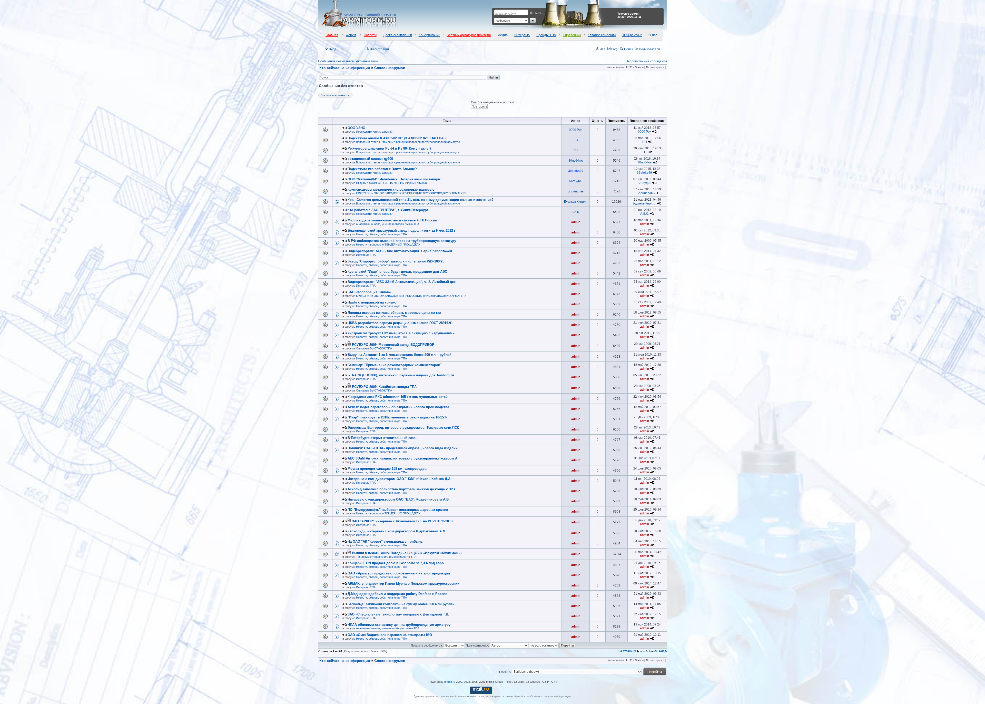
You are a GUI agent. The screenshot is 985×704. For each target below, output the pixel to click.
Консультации (429, 35)
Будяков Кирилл (575, 201)
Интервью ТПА (366, 254)
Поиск (628, 49)
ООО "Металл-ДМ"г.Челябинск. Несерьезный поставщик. (395, 179)
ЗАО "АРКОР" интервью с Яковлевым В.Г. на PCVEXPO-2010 (402, 521)
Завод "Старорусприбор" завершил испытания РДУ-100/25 (396, 261)
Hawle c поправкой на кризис (372, 302)
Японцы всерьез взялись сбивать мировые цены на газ (394, 313)
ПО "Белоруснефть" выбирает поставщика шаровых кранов (398, 510)
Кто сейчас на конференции (344, 68)
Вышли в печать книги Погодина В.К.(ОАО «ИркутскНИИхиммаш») (406, 553)
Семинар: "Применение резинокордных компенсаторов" (395, 365)
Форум (351, 35)
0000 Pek (575, 130)
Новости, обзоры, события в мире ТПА (381, 234)
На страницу (627, 650)
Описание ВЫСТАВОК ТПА (374, 348)
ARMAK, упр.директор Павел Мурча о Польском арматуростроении (403, 583)
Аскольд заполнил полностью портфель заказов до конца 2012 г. (402, 489)
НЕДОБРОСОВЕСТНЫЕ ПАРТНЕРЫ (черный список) (391, 182)
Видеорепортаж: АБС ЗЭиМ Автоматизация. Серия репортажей (400, 251)
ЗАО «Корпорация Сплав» (369, 292)
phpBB (448, 681)
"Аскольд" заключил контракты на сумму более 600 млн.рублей (401, 604)
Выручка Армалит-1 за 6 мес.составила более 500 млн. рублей (399, 355)
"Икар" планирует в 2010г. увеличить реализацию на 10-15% (397, 417)
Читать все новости (335, 95)
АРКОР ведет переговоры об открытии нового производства (398, 407)
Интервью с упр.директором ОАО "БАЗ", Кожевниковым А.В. (399, 499)
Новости (370, 35)
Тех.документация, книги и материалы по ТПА (386, 556)
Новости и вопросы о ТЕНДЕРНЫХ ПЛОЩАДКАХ (388, 244)
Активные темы (367, 61)
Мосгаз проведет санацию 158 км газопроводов (387, 469)
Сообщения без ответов (336, 61)
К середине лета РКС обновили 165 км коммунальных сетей (398, 397)
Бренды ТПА (546, 35)
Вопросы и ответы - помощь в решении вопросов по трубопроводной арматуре (408, 141)
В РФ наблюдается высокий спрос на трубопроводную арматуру (402, 241)
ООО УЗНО (356, 128)
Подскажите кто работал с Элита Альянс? (382, 169)
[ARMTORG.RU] (363, 14)
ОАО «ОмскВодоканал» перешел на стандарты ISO (390, 635)
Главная (332, 35)
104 (575, 140)
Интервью (522, 35)
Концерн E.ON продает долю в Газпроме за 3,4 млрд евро (396, 563)
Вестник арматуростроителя (469, 35)
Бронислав (576, 191)
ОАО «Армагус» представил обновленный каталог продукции (399, 573)
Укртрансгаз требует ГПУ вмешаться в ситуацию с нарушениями (401, 333)
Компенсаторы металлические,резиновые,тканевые (391, 189)
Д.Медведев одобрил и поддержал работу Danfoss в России (397, 594)
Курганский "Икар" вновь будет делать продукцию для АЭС (397, 271)
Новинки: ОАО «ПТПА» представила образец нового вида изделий (403, 448)
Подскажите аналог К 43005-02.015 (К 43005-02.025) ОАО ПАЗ (397, 138)
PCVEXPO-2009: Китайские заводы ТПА (384, 387)
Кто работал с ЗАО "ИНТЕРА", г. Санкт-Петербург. (388, 210)
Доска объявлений (397, 35)
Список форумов (389, 661)
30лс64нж (575, 160)
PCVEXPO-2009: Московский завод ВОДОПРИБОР (393, 345)
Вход (332, 49)
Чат (602, 49)
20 (655, 650)
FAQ (613, 49)
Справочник (572, 35)
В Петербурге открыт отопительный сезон (383, 438)
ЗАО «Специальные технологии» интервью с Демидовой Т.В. (398, 614)
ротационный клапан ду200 (370, 159)
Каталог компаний (602, 35)
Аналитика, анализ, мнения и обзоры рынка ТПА (387, 224)
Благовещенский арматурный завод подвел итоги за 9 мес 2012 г (401, 230)
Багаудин (576, 181)
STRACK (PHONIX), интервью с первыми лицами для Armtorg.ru (401, 375)
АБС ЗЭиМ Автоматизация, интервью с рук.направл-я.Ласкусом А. (403, 458)
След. (663, 650)
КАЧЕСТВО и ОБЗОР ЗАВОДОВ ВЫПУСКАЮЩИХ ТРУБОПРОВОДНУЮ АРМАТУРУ (411, 193)
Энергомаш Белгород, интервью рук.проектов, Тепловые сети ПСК (403, 427)
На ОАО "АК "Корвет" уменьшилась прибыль (385, 541)
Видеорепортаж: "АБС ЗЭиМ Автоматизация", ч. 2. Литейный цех (402, 282)
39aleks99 (575, 171)
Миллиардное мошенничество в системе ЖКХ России (392, 220)
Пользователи (649, 49)
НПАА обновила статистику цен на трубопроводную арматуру (399, 625)
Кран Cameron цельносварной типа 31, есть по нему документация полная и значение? (421, 200)
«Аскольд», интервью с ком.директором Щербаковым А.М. (397, 531)
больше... (537, 13)
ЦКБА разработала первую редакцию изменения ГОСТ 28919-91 (400, 323)
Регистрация (380, 49)
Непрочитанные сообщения (646, 61)
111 (575, 150)
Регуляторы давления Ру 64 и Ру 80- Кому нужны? (389, 148)
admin (575, 222)
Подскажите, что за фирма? (374, 131)
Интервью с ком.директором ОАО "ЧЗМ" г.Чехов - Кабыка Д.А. (399, 479)
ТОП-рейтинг (632, 35)
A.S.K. (576, 212)
